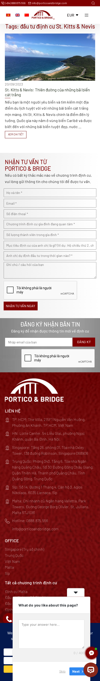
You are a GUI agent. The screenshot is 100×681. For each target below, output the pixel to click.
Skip (62, 671)
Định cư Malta (16, 591)
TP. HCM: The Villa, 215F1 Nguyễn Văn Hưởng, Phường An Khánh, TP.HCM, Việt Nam (48, 422)
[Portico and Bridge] (43, 15)
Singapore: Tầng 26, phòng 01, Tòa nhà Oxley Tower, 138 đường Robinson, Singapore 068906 (50, 450)
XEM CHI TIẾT (16, 134)
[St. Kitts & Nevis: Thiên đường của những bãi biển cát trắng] (50, 86)
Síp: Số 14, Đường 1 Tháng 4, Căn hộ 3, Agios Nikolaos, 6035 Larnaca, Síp (47, 490)
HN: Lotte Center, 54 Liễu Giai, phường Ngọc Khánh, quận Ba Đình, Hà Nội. (48, 436)
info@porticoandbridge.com (49, 3)
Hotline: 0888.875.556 (30, 520)
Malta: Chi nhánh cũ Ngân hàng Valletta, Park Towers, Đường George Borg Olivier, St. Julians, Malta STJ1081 (50, 506)
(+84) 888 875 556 (14, 3)
